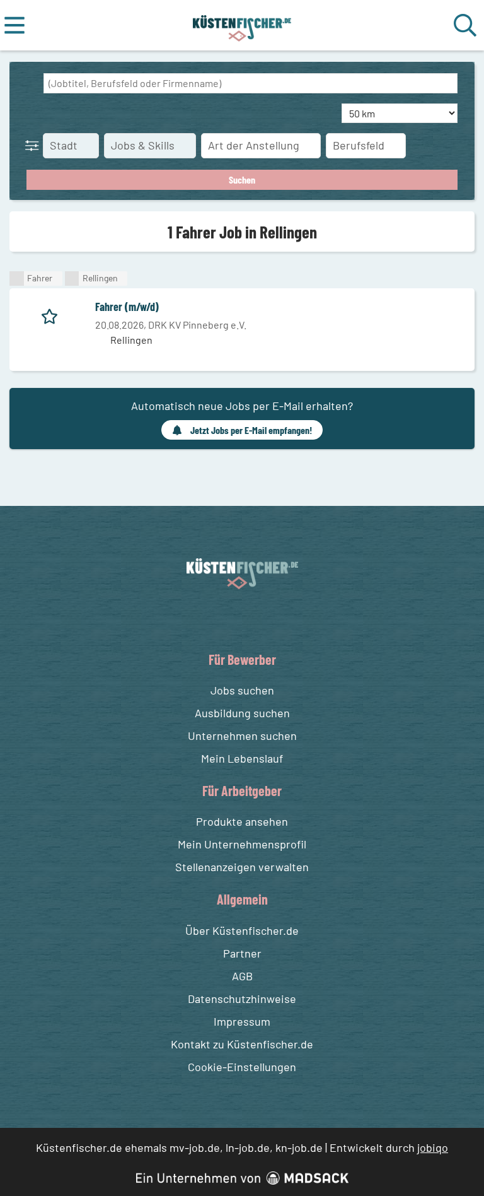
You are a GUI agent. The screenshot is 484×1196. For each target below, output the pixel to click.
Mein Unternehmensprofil (242, 844)
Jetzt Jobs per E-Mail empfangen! (251, 430)
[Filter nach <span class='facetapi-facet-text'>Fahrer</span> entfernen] (16, 278)
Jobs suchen (242, 690)
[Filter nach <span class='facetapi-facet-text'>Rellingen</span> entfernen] (72, 278)
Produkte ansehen (242, 821)
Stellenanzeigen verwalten (242, 867)
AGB (242, 976)
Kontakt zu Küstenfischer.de (242, 1044)
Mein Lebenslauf (242, 758)
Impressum (242, 1021)
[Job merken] (52, 314)
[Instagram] (255, 619)
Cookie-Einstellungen (242, 1067)
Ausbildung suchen (242, 713)
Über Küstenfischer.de (242, 930)
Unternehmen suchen (242, 735)
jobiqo (432, 1147)
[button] (34, 145)
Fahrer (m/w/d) (127, 307)
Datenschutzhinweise (242, 998)
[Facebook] (232, 619)
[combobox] (250, 83)
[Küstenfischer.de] (242, 25)
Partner (242, 953)
